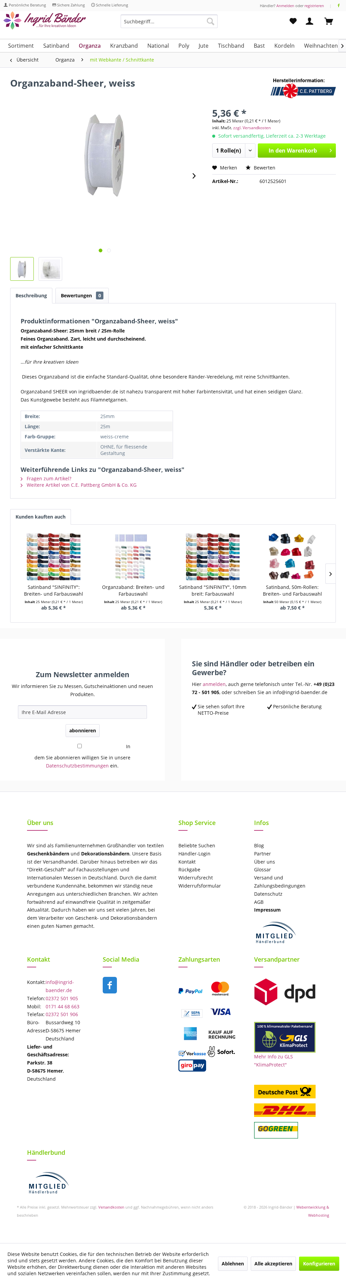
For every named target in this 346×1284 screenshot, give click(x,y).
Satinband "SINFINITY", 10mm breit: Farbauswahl (212, 590)
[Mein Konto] (311, 21)
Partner (262, 853)
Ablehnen (233, 1263)
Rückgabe (189, 869)
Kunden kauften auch (41, 516)
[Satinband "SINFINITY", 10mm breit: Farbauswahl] (213, 556)
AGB (259, 902)
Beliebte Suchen (196, 845)
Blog (259, 845)
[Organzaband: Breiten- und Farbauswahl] (133, 556)
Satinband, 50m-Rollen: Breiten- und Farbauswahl (292, 590)
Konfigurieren (319, 1263)
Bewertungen (81, 295)
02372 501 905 (62, 998)
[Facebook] (339, 5)
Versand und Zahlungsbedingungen (279, 881)
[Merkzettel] (293, 21)
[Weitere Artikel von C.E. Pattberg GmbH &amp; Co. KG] (303, 89)
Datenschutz (268, 894)
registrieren (314, 5)
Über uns (264, 861)
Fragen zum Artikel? (48, 478)
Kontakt (187, 861)
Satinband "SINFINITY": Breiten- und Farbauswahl (53, 590)
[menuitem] (169, 25)
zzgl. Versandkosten (252, 128)
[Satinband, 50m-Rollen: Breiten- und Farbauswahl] (292, 556)
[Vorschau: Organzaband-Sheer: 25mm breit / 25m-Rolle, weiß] (50, 269)
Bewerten (263, 167)
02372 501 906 (62, 1014)
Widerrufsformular (199, 885)
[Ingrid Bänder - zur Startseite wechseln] (44, 23)
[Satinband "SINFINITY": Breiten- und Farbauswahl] (54, 556)
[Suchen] (210, 21)
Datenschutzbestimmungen (77, 765)
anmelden (214, 684)
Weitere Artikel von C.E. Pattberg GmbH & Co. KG (81, 485)
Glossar (262, 869)
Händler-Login (194, 853)
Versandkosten (111, 1207)
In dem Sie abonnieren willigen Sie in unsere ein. (82, 756)
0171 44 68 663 (62, 1006)
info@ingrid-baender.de (60, 986)
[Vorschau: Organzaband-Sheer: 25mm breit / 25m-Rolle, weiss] (22, 269)
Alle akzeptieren (273, 1263)
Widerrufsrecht (195, 877)
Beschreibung (31, 295)
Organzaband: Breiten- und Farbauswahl (133, 590)
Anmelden (285, 5)
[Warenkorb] (332, 21)
